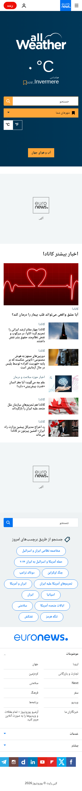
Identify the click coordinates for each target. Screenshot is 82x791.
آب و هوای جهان (41, 153)
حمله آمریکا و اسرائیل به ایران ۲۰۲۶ (41, 562)
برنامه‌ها (33, 702)
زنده (10, 5)
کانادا (75, 309)
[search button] (8, 101)
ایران (30, 595)
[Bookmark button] (24, 82)
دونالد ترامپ (26, 573)
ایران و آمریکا (18, 584)
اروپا (75, 664)
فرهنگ (34, 693)
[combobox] (41, 101)
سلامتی (22, 606)
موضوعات (72, 654)
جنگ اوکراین (55, 573)
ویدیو (74, 702)
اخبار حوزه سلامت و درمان (29, 377)
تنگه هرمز (52, 617)
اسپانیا (51, 595)
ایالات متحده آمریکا (52, 606)
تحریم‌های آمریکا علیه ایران (56, 584)
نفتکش (28, 617)
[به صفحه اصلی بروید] (65, 5)
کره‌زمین (33, 674)
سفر (76, 693)
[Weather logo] (41, 44)
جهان (35, 664)
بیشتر (75, 745)
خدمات (74, 734)
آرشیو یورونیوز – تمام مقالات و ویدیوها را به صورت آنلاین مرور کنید (21, 716)
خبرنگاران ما (71, 712)
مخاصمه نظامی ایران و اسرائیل (41, 551)
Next (75, 683)
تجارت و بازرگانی (68, 674)
